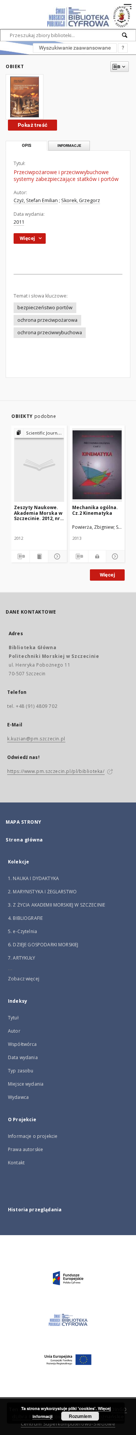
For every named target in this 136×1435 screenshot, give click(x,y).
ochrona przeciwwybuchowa (49, 332)
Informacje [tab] (69, 145)
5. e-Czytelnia (22, 931)
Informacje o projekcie (32, 1136)
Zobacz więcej (23, 978)
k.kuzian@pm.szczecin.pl (36, 738)
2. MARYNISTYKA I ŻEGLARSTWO (42, 891)
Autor (14, 1031)
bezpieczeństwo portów (45, 307)
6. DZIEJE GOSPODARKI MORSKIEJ (43, 944)
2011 (19, 222)
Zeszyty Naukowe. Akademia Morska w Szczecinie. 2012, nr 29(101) (38, 512)
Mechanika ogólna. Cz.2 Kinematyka (95, 510)
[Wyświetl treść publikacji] (39, 556)
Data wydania (23, 1057)
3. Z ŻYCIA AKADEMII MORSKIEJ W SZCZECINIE (56, 905)
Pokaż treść (32, 125)
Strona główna (24, 840)
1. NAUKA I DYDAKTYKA (33, 878)
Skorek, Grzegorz (80, 200)
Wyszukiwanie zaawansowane (75, 48)
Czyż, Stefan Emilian (36, 200)
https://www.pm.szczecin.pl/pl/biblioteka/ (56, 771)
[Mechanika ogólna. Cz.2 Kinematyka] (97, 464)
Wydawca (18, 1097)
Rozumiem (80, 1416)
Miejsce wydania (25, 1084)
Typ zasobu (21, 1070)
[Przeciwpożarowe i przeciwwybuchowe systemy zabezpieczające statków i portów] (24, 96)
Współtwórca (22, 1044)
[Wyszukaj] (125, 35)
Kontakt (16, 1162)
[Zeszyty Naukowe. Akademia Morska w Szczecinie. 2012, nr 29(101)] (39, 464)
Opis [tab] (26, 145)
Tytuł (13, 1017)
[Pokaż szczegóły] (56, 556)
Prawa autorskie (25, 1149)
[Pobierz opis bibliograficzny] (20, 556)
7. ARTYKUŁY (22, 958)
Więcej (107, 575)
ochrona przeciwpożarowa (47, 320)
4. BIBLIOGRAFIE (25, 918)
